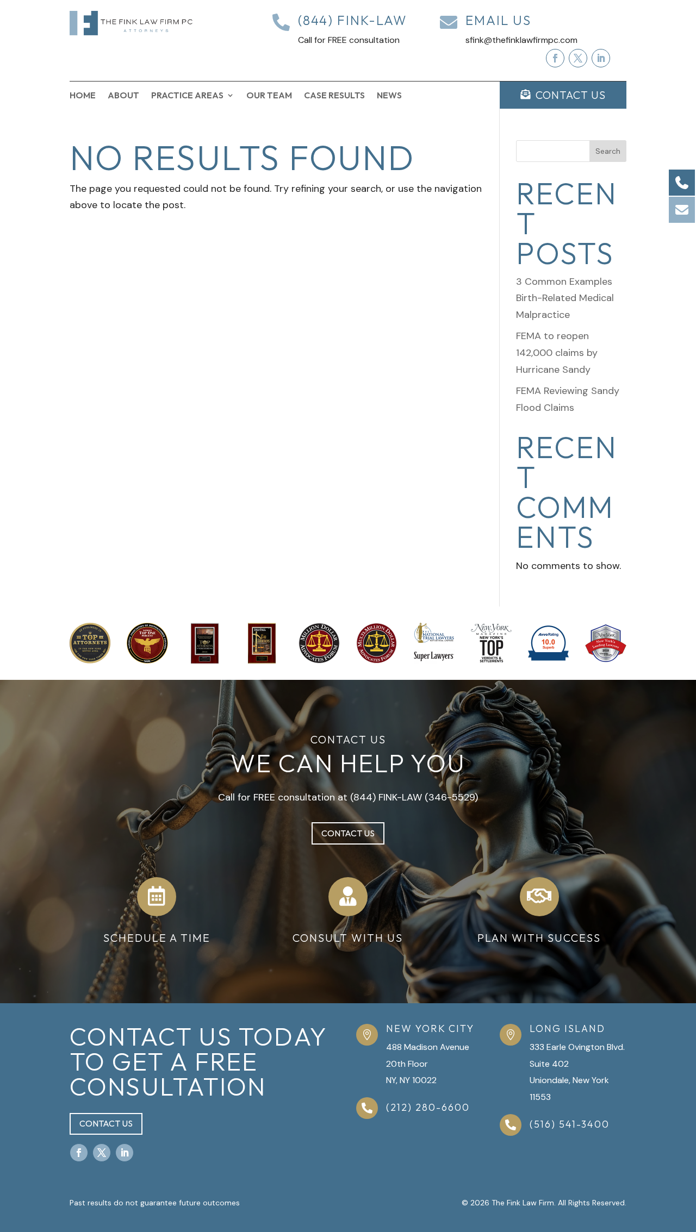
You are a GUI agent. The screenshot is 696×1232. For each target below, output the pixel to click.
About (123, 96)
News (389, 96)
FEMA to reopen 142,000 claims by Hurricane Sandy (557, 352)
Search (607, 151)
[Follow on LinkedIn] (601, 58)
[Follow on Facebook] (555, 58)
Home (83, 96)
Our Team (269, 96)
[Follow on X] (578, 58)
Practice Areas (187, 96)
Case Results (334, 96)
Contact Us (348, 833)
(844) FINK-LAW (386, 797)
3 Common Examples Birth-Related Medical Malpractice (565, 298)
